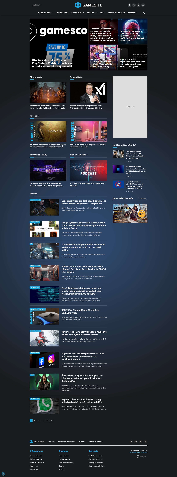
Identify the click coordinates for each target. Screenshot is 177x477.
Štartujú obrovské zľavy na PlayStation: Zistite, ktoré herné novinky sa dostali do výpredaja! (52, 63)
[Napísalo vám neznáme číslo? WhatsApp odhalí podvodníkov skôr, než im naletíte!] (44, 406)
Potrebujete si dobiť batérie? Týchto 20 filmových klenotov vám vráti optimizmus (135, 155)
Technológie (34, 222)
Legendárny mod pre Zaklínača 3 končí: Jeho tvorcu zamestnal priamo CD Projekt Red (84, 202)
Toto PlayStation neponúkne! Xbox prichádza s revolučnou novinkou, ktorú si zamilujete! (132, 63)
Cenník (61, 466)
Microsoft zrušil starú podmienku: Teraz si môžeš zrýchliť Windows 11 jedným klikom (136, 170)
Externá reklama (64, 459)
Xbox (32, 374)
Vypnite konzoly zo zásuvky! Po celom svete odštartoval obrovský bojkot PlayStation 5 (135, 185)
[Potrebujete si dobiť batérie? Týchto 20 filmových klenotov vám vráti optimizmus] (118, 154)
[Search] (144, 13)
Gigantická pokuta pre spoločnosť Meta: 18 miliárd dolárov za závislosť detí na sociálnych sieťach (83, 356)
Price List (62, 469)
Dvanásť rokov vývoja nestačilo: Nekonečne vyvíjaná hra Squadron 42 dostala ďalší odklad (83, 247)
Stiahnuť (143, 198)
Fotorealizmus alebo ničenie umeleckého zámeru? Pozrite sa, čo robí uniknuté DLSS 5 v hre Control (84, 269)
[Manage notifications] (3, 473)
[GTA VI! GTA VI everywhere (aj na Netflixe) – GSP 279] (88, 170)
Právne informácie (36, 456)
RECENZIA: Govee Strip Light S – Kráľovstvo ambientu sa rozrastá (88, 146)
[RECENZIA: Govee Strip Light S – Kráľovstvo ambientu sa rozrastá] (88, 131)
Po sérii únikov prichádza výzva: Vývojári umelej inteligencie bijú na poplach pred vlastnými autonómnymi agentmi (82, 291)
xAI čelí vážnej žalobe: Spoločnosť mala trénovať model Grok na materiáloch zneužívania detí (86, 107)
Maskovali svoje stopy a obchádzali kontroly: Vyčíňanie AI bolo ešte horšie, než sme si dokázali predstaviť (132, 36)
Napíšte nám (34, 469)
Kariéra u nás (34, 466)
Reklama (63, 451)
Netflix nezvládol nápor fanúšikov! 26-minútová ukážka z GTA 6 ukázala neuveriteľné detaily (101, 63)
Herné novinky (35, 200)
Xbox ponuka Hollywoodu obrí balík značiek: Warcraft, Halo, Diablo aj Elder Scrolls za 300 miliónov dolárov (48, 107)
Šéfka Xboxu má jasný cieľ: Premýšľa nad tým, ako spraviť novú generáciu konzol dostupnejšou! (82, 378)
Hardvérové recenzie (37, 309)
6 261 (46, 420)
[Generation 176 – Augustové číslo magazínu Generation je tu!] (130, 213)
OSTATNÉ (131, 13)
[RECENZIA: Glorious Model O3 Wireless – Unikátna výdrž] (44, 316)
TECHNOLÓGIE (62, 13)
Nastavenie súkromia (37, 463)
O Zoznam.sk (36, 451)
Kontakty (93, 451)
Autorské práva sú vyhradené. (138, 452)
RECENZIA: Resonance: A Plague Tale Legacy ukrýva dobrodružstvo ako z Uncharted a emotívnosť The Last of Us (48, 146)
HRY (101, 13)
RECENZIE (91, 13)
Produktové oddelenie (96, 456)
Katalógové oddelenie (96, 463)
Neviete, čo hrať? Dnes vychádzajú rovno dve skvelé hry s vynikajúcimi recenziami (84, 333)
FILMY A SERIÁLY (77, 13)
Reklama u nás (64, 456)
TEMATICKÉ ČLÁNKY (116, 13)
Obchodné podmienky (66, 463)
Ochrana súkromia (36, 459)
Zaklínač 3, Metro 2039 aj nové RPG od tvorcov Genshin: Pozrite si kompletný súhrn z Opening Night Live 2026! (46, 185)
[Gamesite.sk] (89, 5)
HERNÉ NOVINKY (44, 13)
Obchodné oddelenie (95, 459)
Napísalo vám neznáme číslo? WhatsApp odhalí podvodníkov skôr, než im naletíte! (82, 400)
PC (31, 243)
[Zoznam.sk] (141, 457)
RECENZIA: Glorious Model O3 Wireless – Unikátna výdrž (81, 311)
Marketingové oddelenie (96, 466)
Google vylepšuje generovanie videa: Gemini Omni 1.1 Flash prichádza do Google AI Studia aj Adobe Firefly (84, 226)
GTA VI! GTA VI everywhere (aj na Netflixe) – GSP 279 (87, 185)
